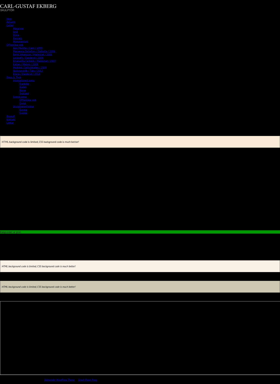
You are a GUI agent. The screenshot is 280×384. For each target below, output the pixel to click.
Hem (9, 18)
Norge (22, 90)
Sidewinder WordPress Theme (59, 379)
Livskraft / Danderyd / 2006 (28, 57)
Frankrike (24, 83)
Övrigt (22, 103)
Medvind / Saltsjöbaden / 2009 (30, 67)
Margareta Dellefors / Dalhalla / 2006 (34, 51)
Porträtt (17, 38)
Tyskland (24, 93)
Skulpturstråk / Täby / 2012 (28, 70)
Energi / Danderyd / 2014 (26, 74)
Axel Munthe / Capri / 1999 (27, 48)
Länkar (10, 122)
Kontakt (10, 119)
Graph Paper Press (87, 379)
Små (15, 31)
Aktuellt (11, 22)
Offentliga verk (14, 44)
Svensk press (20, 96)
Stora (16, 35)
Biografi (10, 116)
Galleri (10, 25)
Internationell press (24, 80)
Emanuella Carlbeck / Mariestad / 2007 (34, 61)
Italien (23, 87)
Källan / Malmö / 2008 (25, 64)
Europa (23, 109)
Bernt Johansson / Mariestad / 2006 (32, 54)
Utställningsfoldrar (23, 106)
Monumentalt (20, 41)
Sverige (23, 113)
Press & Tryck (13, 77)
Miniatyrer (18, 28)
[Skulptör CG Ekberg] (28, 10)
